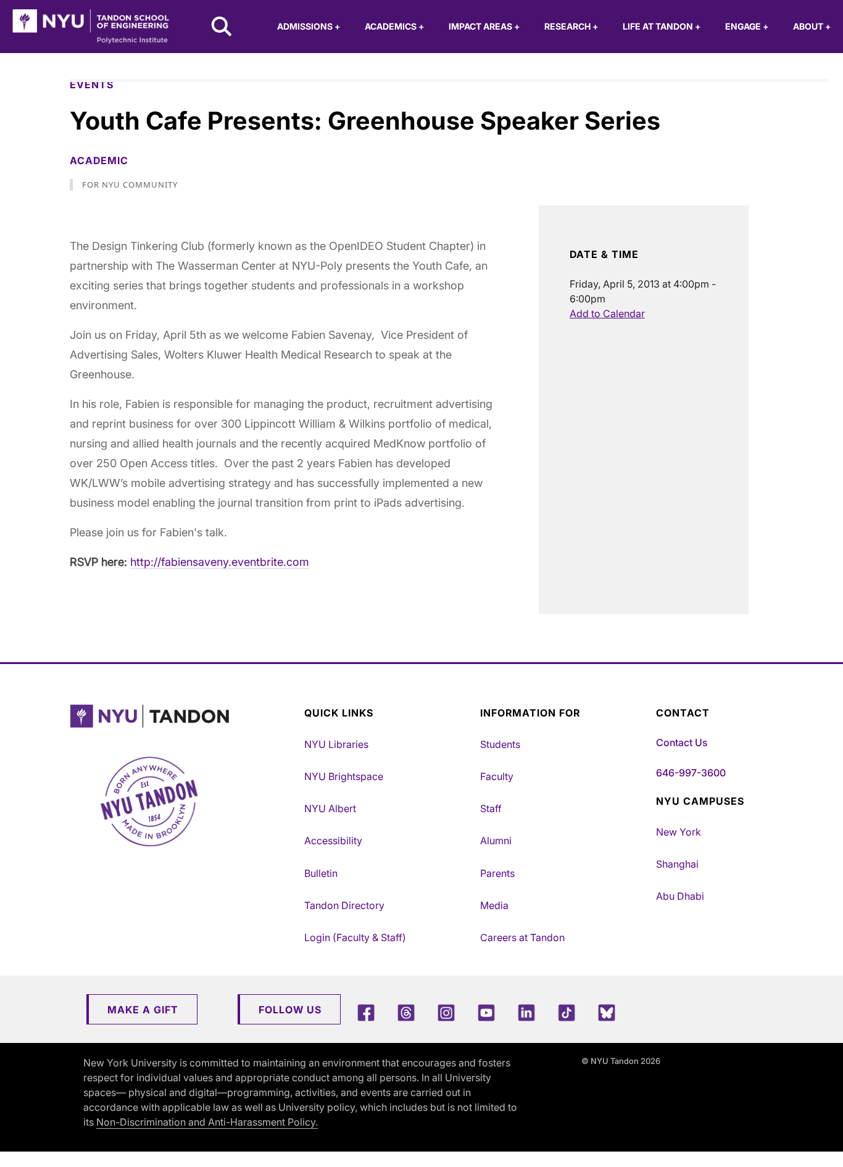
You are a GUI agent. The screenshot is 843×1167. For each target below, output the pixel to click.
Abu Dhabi (680, 896)
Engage (746, 26)
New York (678, 832)
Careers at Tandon (522, 937)
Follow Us (290, 1009)
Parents (497, 873)
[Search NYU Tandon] (222, 27)
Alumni (496, 840)
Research (571, 26)
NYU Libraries (336, 744)
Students (500, 744)
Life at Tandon (661, 26)
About (812, 26)
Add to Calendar (607, 313)
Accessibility (333, 840)
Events (92, 84)
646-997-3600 (691, 772)
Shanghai (677, 864)
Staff (491, 808)
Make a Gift (142, 1009)
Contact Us (681, 742)
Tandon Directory (344, 905)
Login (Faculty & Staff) (355, 937)
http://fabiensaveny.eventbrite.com (219, 561)
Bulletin (321, 873)
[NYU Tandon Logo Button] (184, 716)
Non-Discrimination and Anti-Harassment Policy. (207, 1122)
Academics (394, 26)
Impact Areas (484, 26)
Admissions (308, 26)
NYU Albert (330, 808)
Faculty (496, 776)
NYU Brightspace (343, 776)
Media (494, 905)
